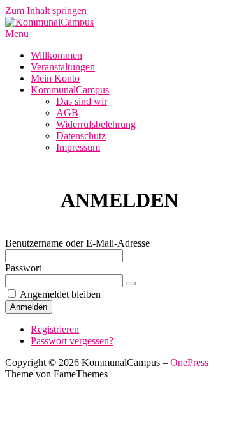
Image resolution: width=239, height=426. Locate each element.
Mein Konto (55, 78)
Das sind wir (81, 101)
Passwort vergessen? (72, 340)
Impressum (78, 147)
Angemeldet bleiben (60, 294)
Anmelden (28, 307)
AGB (67, 112)
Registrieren (55, 329)
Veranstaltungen (63, 66)
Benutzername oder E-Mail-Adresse (77, 243)
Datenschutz (81, 135)
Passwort (23, 267)
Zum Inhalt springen (46, 10)
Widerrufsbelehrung (96, 124)
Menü (17, 33)
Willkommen (56, 55)
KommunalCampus (70, 89)
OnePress (189, 362)
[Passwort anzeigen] (131, 283)
